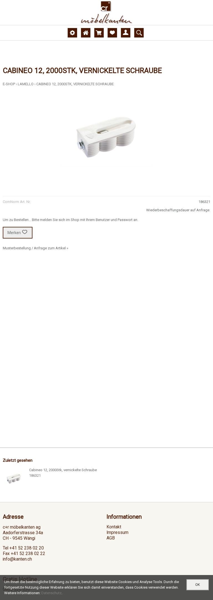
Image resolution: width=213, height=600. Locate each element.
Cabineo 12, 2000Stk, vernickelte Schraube (75, 84)
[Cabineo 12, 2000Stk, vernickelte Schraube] (14, 478)
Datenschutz (51, 593)
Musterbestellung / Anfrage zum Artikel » (35, 248)
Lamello (26, 84)
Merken (14, 232)
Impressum (117, 532)
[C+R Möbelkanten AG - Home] (106, 12)
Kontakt (113, 526)
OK (197, 585)
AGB (110, 538)
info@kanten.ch (17, 559)
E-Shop (9, 84)
